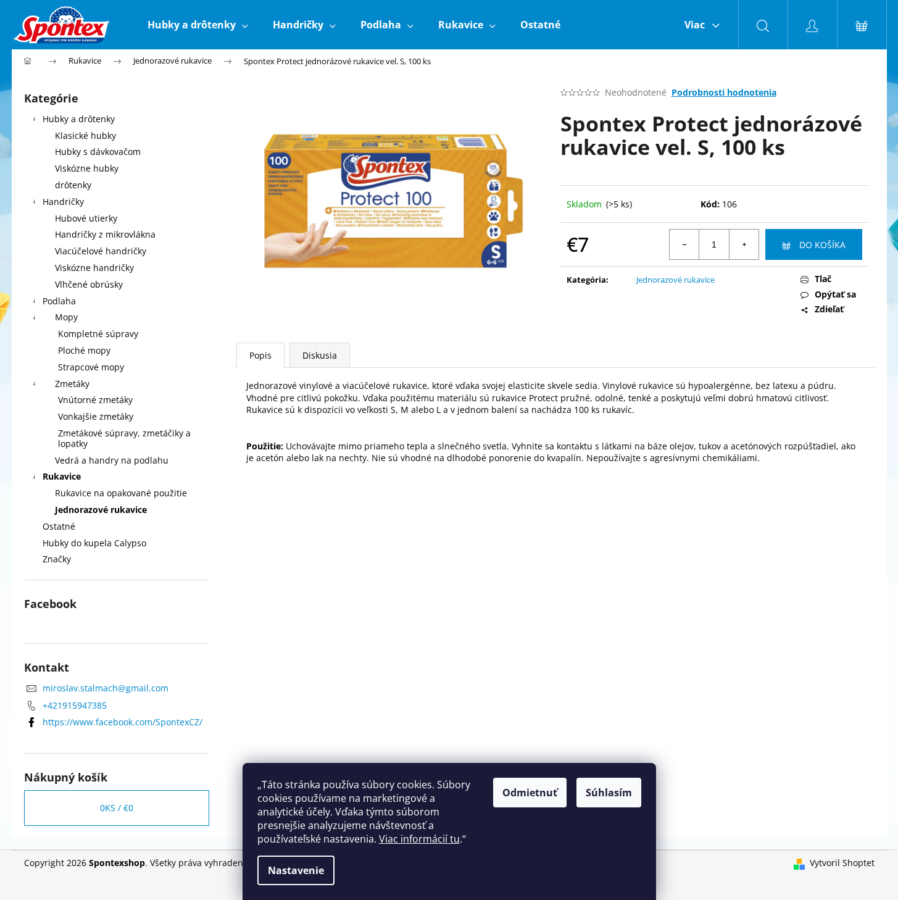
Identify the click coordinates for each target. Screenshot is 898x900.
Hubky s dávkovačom (98, 151)
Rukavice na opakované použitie (121, 493)
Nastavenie (296, 870)
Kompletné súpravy (98, 334)
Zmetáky (72, 384)
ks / (116, 808)
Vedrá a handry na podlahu (111, 460)
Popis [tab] (260, 355)
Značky (57, 559)
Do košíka (822, 245)
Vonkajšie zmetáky (95, 416)
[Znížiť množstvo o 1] (684, 244)
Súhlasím (609, 792)
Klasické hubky (85, 135)
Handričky (63, 201)
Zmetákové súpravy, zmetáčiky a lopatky (124, 438)
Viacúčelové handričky (100, 251)
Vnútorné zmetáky (95, 400)
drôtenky (73, 185)
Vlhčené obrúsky (89, 284)
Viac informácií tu (419, 839)
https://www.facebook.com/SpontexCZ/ (122, 722)
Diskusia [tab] (319, 355)
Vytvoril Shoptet (842, 863)
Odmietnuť (529, 792)
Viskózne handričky (94, 267)
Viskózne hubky (86, 168)
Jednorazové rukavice (101, 509)
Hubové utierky (86, 218)
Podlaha (59, 301)
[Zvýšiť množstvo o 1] (744, 244)
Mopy (66, 317)
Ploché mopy (84, 350)
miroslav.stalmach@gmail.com (105, 688)
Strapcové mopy (91, 367)
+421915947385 (75, 705)
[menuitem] (197, 24)
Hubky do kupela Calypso (94, 543)
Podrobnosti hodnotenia (723, 92)
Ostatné (59, 526)
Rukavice (62, 476)
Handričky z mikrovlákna (105, 234)
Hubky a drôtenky (79, 119)
